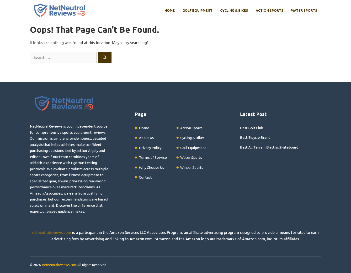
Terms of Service (153, 157)
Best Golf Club (251, 128)
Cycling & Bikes (234, 10)
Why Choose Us (151, 167)
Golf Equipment (197, 10)
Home (170, 10)
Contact (145, 177)
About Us (146, 138)
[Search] (105, 57)
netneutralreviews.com (51, 232)
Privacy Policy (150, 148)
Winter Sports (191, 167)
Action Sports (269, 10)
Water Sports (304, 10)
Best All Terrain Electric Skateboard (269, 147)
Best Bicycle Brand (255, 137)
